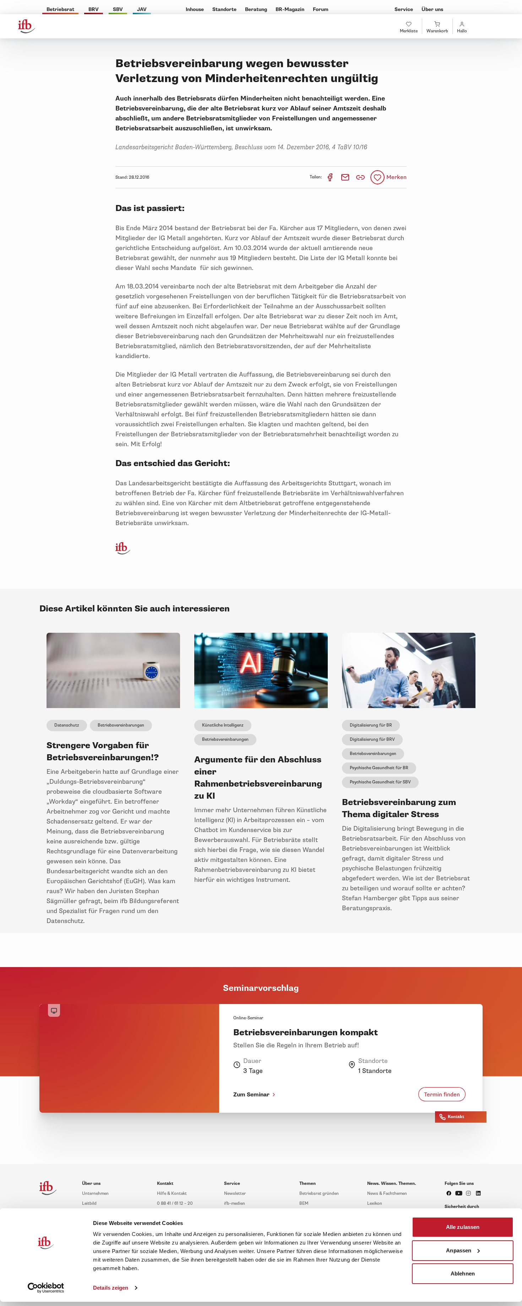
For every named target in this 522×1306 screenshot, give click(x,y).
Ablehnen (463, 1273)
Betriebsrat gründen (319, 1193)
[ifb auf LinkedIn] (478, 1193)
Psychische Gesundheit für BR (379, 768)
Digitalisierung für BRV (372, 739)
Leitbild (89, 1203)
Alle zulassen (462, 1227)
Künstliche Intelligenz (223, 725)
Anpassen (458, 1250)
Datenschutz (66, 725)
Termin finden (442, 1094)
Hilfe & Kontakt (172, 1193)
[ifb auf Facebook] (449, 1193)
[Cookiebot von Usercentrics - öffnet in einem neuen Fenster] (46, 1288)
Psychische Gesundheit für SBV (380, 782)
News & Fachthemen (387, 1193)
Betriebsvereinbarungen (121, 725)
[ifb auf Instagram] (468, 1193)
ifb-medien (234, 1203)
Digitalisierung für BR (371, 725)
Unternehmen (95, 1193)
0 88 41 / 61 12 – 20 (175, 1203)
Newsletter (235, 1193)
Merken (396, 177)
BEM (303, 1203)
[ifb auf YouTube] (459, 1193)
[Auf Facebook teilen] (330, 177)
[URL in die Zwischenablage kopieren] (360, 177)
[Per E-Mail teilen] (345, 177)
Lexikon (374, 1203)
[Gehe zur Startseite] (26, 26)
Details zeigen (110, 1288)
